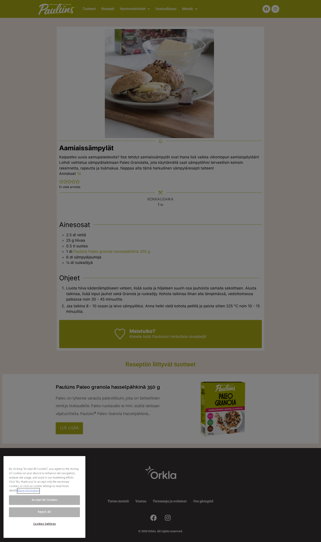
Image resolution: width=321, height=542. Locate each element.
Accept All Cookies (44, 500)
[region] (44, 497)
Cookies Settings (44, 524)
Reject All (44, 512)
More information (28, 491)
